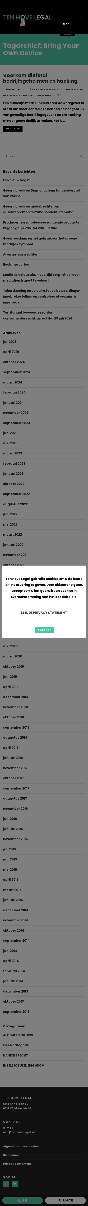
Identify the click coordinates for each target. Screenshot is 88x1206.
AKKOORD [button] (44, 630)
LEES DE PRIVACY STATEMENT (44, 612)
